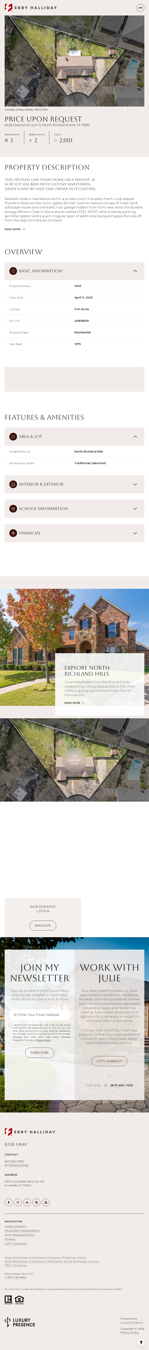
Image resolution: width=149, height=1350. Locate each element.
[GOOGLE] (36, 1202)
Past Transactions (20, 1235)
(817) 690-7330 (121, 1085)
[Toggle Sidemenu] (140, 8)
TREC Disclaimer (16, 1265)
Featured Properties (22, 1231)
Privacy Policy (43, 1040)
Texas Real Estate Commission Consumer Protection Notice (45, 1257)
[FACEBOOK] (8, 1202)
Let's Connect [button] (16, 1244)
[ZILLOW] (46, 1202)
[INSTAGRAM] (18, 1202)
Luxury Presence (131, 1322)
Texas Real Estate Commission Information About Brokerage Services (52, 1261)
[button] (109, 1061)
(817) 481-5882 (17, 1277)
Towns (10, 1239)
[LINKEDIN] (27, 1202)
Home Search (16, 1226)
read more (72, 703)
